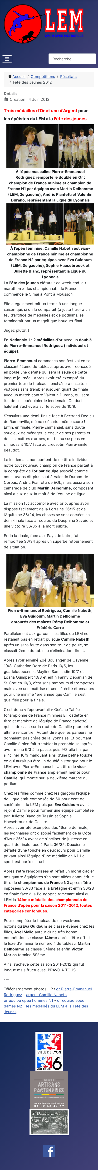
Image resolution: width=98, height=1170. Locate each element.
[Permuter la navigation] (7, 58)
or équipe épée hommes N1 (28, 1000)
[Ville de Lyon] (49, 1043)
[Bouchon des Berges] (49, 1121)
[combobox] (72, 58)
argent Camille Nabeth (46, 994)
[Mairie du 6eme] (49, 1062)
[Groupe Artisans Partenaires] (49, 1089)
